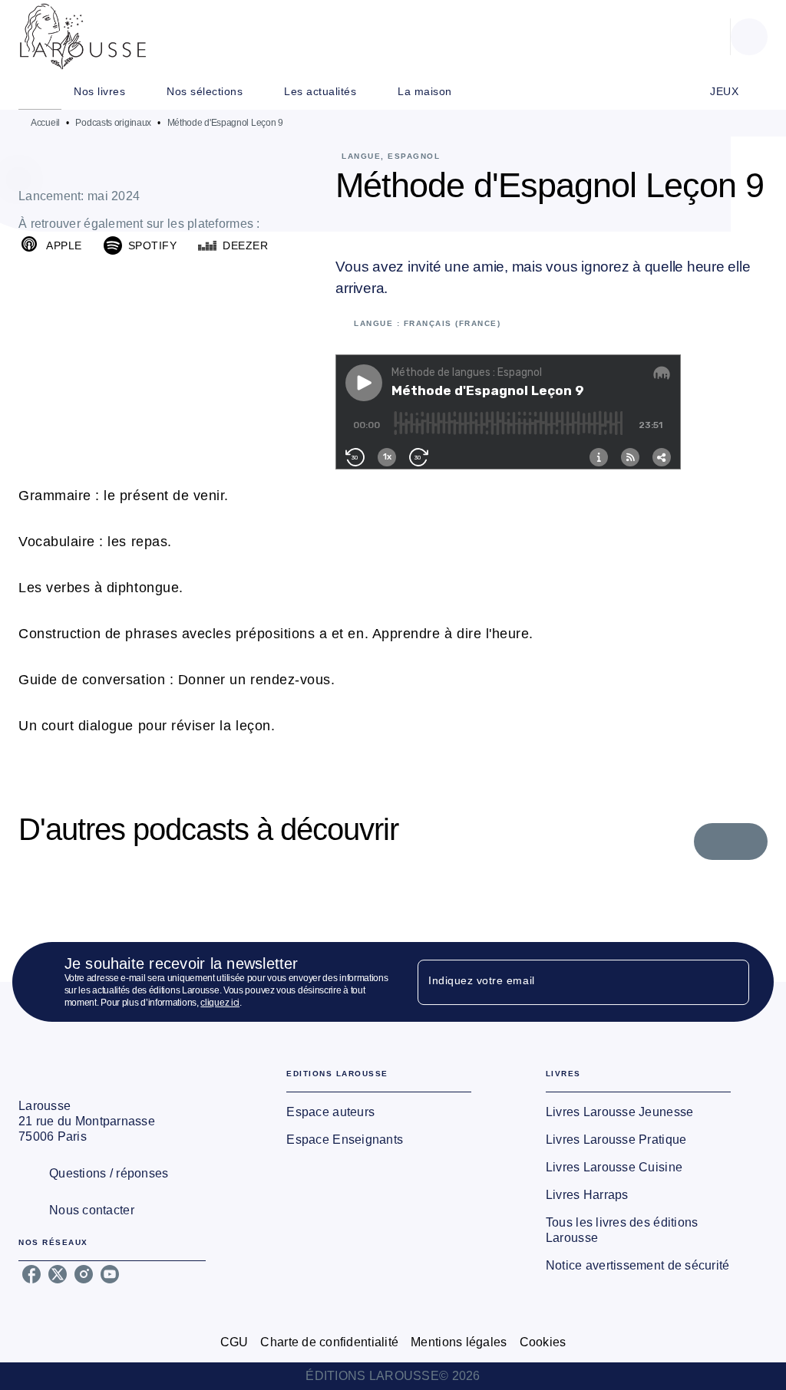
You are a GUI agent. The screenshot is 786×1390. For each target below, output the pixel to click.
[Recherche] (749, 36)
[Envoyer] (730, 981)
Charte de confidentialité (329, 1342)
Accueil (45, 122)
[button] (53, 245)
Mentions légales (459, 1342)
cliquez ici (219, 1002)
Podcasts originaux (113, 122)
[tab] (39, 91)
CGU (234, 1342)
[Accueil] (82, 36)
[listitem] (31, 1274)
